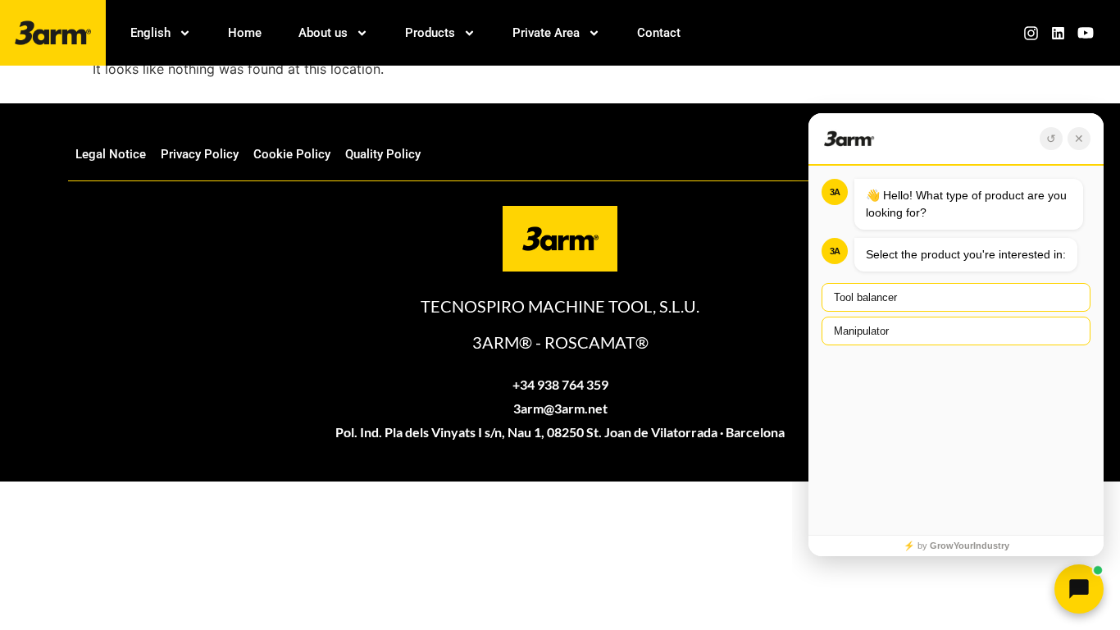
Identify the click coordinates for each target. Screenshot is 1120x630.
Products (430, 32)
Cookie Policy (291, 154)
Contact (659, 32)
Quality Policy (383, 154)
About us (323, 32)
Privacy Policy (200, 154)
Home (245, 32)
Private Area (546, 32)
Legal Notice (110, 154)
